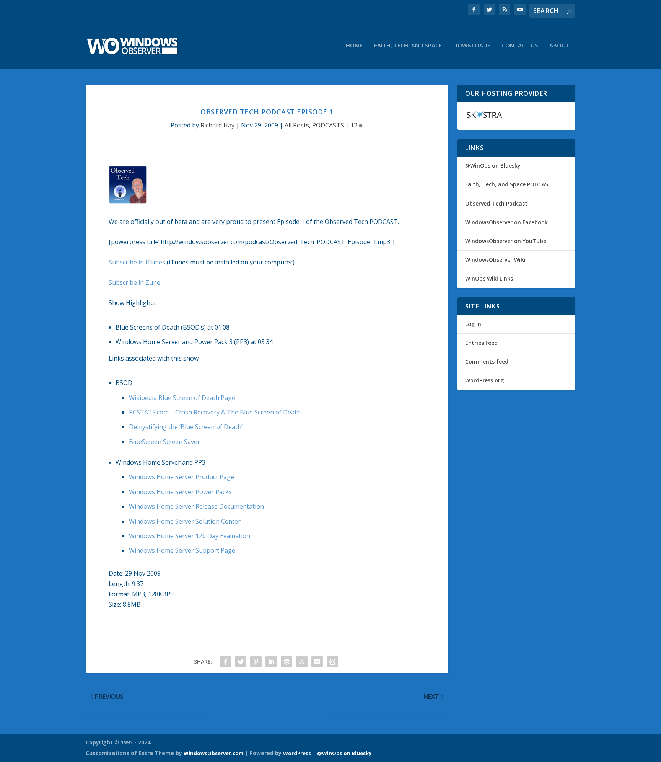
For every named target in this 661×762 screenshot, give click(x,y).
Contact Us (520, 45)
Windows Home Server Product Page (181, 477)
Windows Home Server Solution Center (185, 521)
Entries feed (481, 342)
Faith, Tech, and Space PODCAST (508, 184)
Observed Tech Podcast (496, 203)
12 (354, 125)
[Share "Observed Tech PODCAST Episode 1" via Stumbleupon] (301, 661)
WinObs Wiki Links (489, 278)
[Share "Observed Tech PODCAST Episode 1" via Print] (332, 661)
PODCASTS (328, 125)
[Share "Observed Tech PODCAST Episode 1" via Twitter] (240, 661)
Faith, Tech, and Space (408, 45)
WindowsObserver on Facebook (506, 222)
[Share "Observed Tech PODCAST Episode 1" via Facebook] (225, 661)
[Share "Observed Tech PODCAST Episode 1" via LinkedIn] (271, 661)
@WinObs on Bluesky (493, 165)
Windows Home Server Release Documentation (196, 506)
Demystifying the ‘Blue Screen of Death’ (186, 427)
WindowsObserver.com (213, 753)
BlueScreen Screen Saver (164, 441)
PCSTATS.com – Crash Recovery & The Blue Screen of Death (215, 412)
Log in (473, 324)
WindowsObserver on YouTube (505, 241)
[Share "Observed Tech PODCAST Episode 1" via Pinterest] (256, 661)
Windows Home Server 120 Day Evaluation (189, 536)
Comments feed (486, 361)
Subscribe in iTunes (137, 262)
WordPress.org (484, 380)
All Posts (297, 125)
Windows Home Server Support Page (182, 550)
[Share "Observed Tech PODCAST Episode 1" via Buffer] (286, 661)
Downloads (471, 45)
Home (354, 45)
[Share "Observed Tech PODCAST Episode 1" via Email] (317, 661)
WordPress (297, 753)
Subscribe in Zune (134, 282)
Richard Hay (217, 125)
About (559, 45)
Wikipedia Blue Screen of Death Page (182, 397)
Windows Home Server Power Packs (180, 492)
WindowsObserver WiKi (495, 259)
